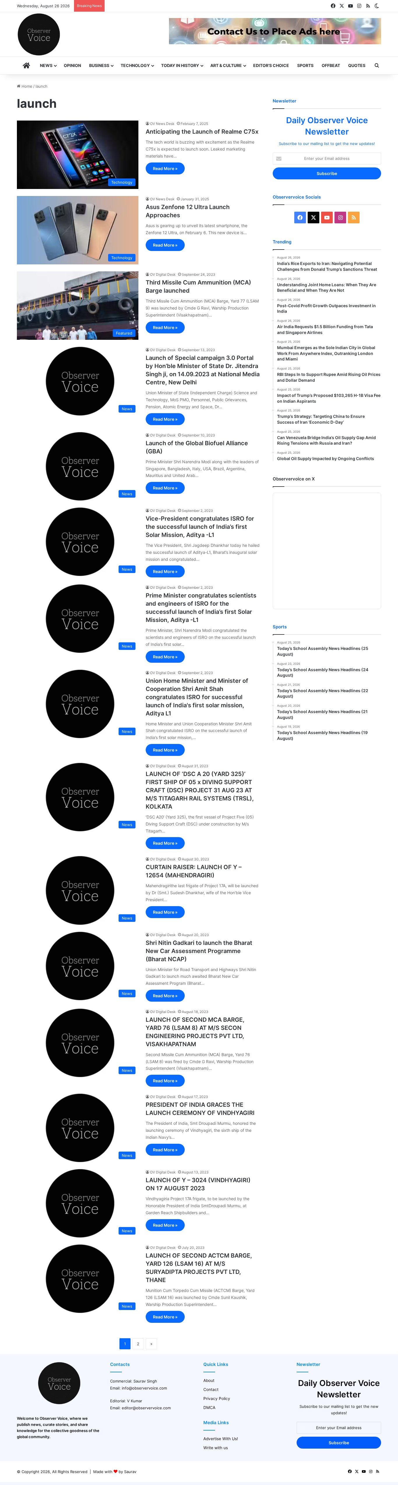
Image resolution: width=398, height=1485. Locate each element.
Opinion (72, 65)
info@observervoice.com (144, 1388)
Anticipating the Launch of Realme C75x (202, 131)
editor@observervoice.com (146, 1408)
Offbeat (331, 65)
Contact (211, 1389)
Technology (135, 65)
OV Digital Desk (163, 274)
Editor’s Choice (271, 65)
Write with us (215, 1447)
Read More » (165, 168)
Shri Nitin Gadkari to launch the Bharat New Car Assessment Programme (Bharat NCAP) (199, 951)
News (46, 65)
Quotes (356, 65)
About (208, 1380)
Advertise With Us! (220, 1438)
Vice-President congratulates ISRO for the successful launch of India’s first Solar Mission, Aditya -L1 (200, 526)
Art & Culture (226, 65)
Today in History (180, 65)
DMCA (209, 1407)
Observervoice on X (294, 479)
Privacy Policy (216, 1398)
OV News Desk (162, 123)
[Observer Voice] (39, 34)
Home (26, 86)
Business (99, 65)
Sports (305, 65)
